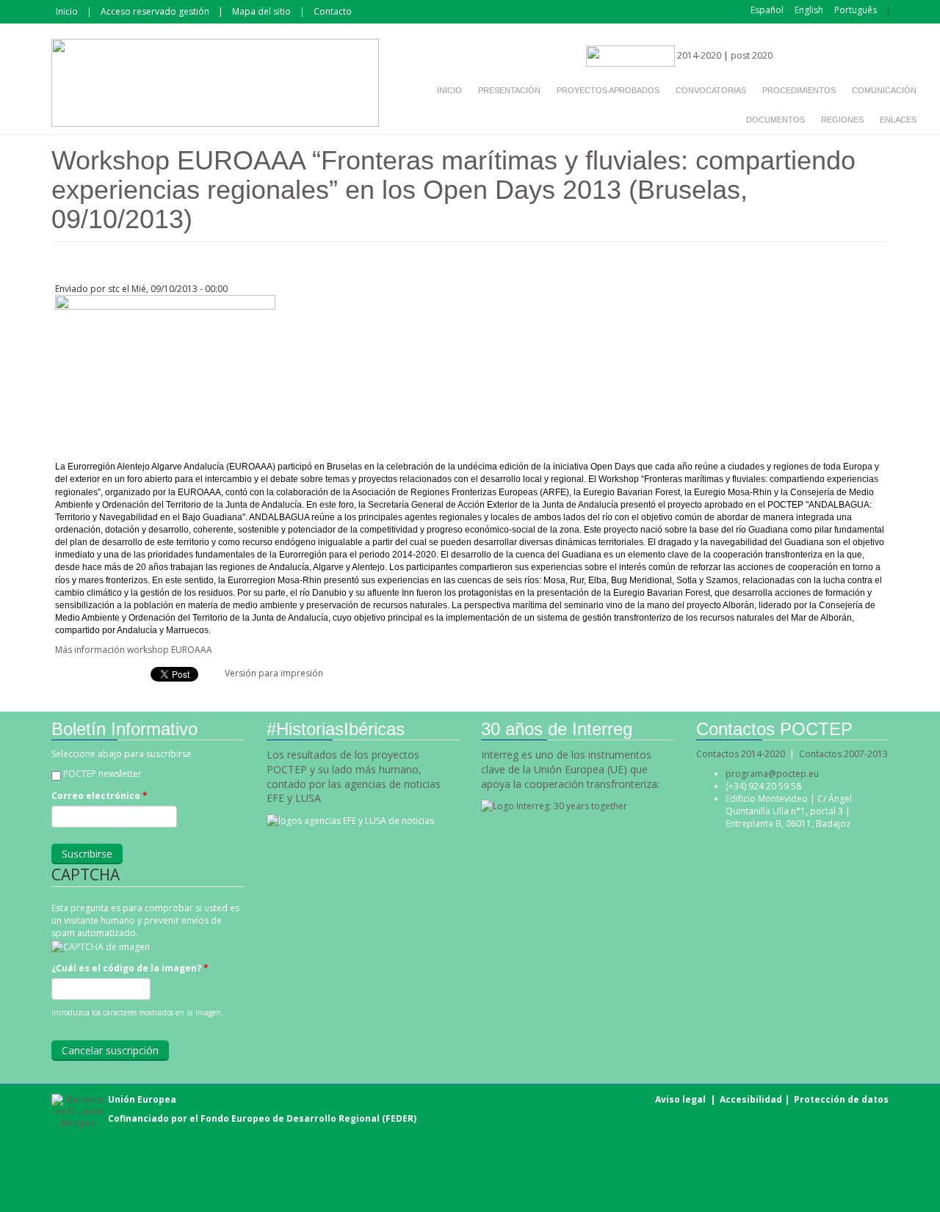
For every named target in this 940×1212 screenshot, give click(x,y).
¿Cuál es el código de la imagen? (130, 968)
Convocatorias (711, 90)
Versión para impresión (274, 673)
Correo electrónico (99, 795)
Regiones (842, 119)
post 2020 (752, 55)
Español (767, 10)
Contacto (333, 11)
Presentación (509, 90)
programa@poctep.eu (772, 773)
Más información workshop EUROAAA (133, 649)
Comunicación (884, 90)
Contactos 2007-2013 (843, 754)
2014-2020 (698, 55)
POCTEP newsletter (102, 773)
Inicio (67, 11)
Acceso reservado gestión (155, 11)
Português (855, 10)
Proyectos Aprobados (608, 90)
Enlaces (898, 119)
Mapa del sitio (261, 11)
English (809, 10)
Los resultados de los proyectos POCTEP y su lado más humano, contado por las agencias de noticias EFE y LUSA (354, 777)
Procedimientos (799, 90)
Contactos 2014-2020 (740, 754)
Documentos (775, 119)
